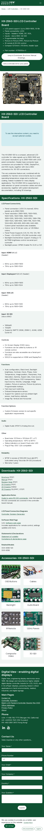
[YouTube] (8, 728)
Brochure (5, 477)
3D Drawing (6, 489)
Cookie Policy (28, 823)
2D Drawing (6, 485)
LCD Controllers (13, 9)
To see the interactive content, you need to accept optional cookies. (22, 134)
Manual (4, 480)
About (4, 710)
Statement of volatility (10, 537)
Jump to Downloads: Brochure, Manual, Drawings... (22, 56)
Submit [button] (22, 808)
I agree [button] (38, 829)
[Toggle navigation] (40, 3)
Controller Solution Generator (13, 514)
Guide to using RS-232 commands (15, 498)
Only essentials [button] (28, 829)
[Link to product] (11, 572)
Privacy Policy (7, 708)
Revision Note (7, 482)
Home (4, 9)
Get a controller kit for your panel (15, 64)
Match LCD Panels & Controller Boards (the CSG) (21, 703)
